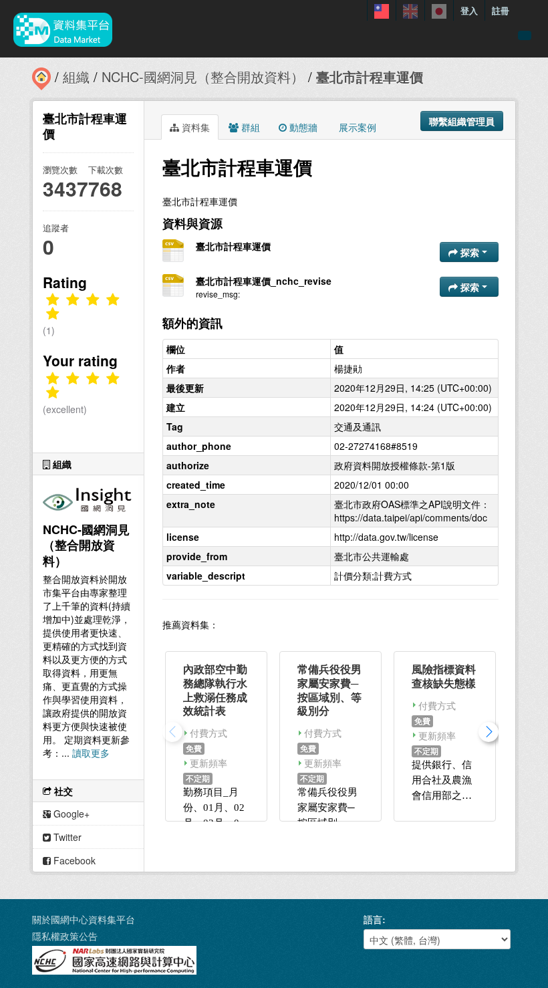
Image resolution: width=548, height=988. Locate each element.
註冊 (500, 10)
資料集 (194, 127)
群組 (249, 127)
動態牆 (302, 127)
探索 (470, 252)
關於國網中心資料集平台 (83, 919)
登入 (469, 10)
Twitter (66, 837)
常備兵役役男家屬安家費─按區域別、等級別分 (329, 689)
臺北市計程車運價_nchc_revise (263, 280)
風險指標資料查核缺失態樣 (444, 676)
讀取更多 (91, 752)
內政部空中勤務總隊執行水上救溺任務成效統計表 (215, 689)
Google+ (70, 813)
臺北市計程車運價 (369, 76)
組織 (76, 76)
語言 (373, 919)
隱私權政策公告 (65, 936)
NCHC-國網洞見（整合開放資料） (203, 76)
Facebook (73, 860)
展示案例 (356, 127)
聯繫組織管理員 (462, 121)
